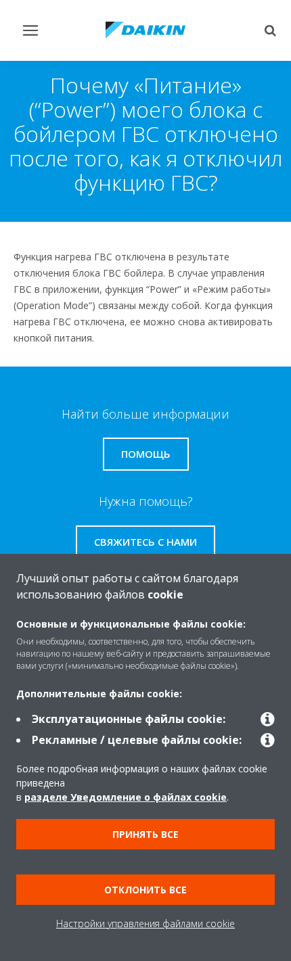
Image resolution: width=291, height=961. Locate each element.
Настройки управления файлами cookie (145, 923)
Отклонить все (145, 889)
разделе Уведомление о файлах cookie (125, 797)
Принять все (145, 834)
